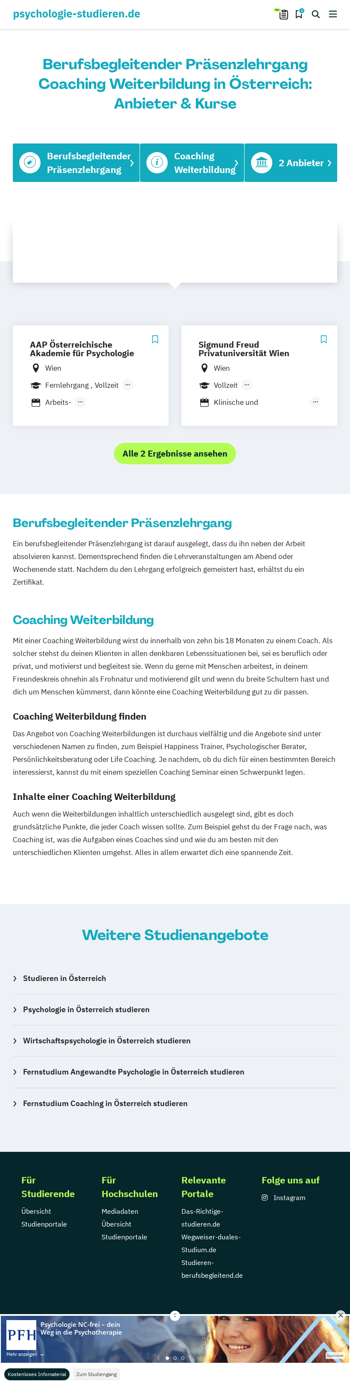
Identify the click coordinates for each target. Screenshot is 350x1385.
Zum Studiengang (96, 1374)
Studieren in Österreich (64, 978)
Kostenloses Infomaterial (37, 1374)
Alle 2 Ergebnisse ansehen (175, 453)
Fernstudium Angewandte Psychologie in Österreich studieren (134, 1072)
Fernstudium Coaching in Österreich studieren (105, 1103)
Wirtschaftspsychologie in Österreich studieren (107, 1040)
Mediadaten (120, 1211)
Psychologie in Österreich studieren (86, 1009)
